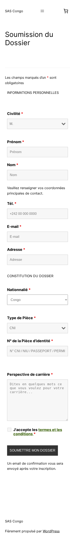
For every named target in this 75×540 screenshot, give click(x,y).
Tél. (11, 203)
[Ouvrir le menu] (42, 10)
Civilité (15, 113)
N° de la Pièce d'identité (30, 341)
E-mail (14, 226)
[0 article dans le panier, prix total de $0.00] (66, 11)
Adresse (16, 249)
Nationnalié (19, 290)
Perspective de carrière (30, 374)
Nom (12, 165)
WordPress (51, 531)
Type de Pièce (21, 318)
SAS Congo (14, 11)
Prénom (15, 142)
